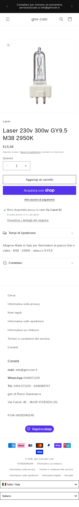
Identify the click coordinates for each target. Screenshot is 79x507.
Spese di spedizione (30, 152)
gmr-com (39, 459)
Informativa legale (51, 475)
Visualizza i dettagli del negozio (28, 220)
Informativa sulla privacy (24, 303)
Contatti (13, 347)
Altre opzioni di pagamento (39, 199)
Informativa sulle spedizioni (26, 321)
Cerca (12, 295)
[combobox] (39, 484)
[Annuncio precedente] (7, 6)
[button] (7, 19)
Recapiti (69, 475)
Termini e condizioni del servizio (29, 338)
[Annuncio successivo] (72, 6)
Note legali (15, 312)
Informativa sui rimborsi (23, 330)
